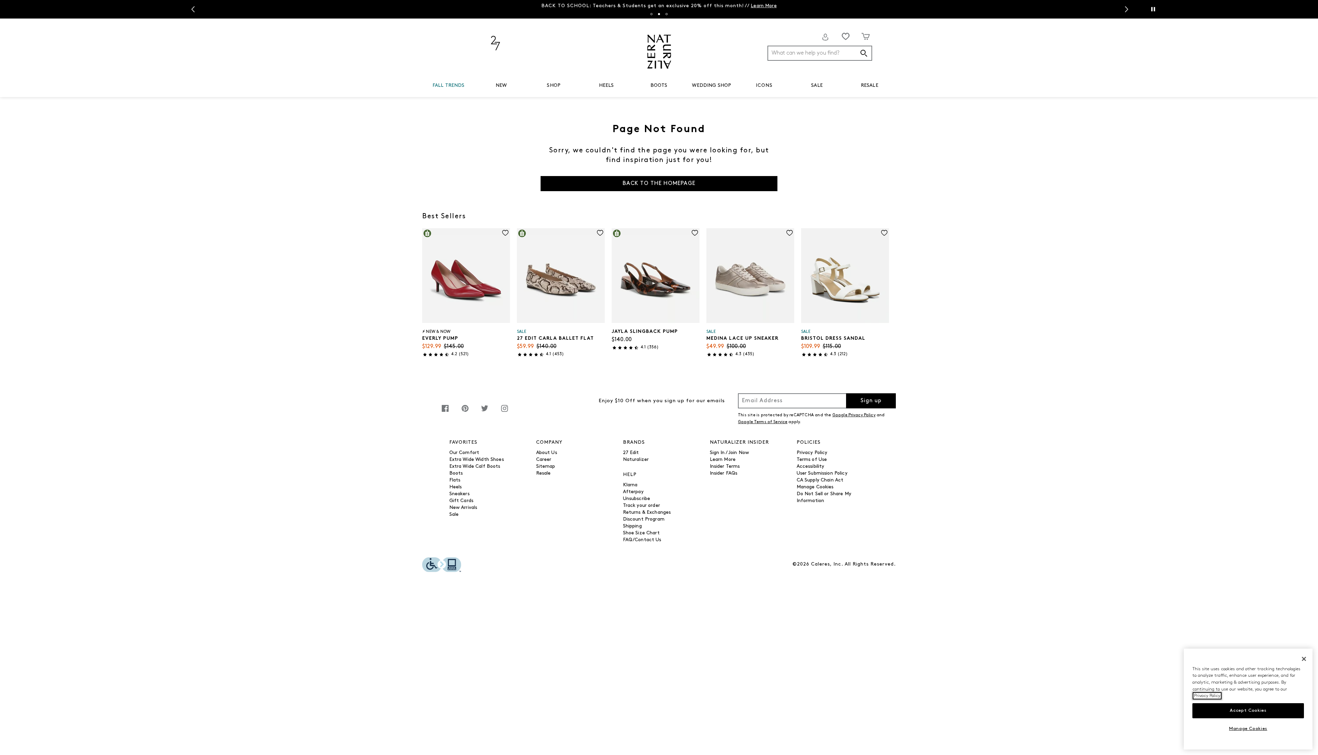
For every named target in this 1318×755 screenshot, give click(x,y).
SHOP (553, 85)
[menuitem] (448, 87)
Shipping (632, 526)
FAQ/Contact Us (642, 540)
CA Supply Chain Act (820, 480)
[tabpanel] (659, 6)
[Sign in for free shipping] (825, 37)
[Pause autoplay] (1153, 9)
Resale (543, 473)
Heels (455, 487)
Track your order (641, 505)
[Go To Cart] (866, 36)
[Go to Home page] (659, 52)
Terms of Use (812, 459)
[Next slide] (1125, 9)
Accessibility (810, 466)
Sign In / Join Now (729, 452)
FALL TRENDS (448, 85)
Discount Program (643, 519)
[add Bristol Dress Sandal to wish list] (884, 232)
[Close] (1303, 658)
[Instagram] (504, 412)
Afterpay (633, 492)
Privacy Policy (812, 452)
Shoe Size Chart (641, 533)
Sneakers (459, 494)
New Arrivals (463, 507)
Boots (456, 473)
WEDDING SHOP (711, 85)
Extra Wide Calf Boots (474, 466)
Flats (455, 480)
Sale (454, 514)
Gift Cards (461, 500)
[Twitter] (484, 412)
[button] (467, 85)
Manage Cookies (815, 487)
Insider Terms (725, 466)
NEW (501, 85)
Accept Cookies (1248, 710)
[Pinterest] (465, 412)
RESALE (869, 85)
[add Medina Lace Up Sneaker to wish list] (789, 232)
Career (544, 459)
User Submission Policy (822, 473)
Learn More (763, 6)
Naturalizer (636, 459)
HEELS (606, 85)
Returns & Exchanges (647, 512)
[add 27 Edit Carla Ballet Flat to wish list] (600, 232)
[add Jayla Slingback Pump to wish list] (695, 232)
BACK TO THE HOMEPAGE (659, 183)
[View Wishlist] (845, 36)
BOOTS (659, 85)
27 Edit (631, 452)
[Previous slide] (192, 9)
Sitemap (545, 466)
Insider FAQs (724, 473)
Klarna (630, 485)
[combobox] (819, 53)
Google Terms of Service (762, 422)
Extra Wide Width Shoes (476, 459)
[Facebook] (445, 412)
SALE (817, 85)
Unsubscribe (636, 498)
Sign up (870, 401)
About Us (546, 452)
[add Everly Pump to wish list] (505, 232)
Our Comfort (464, 452)
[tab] (651, 14)
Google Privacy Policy (854, 415)
